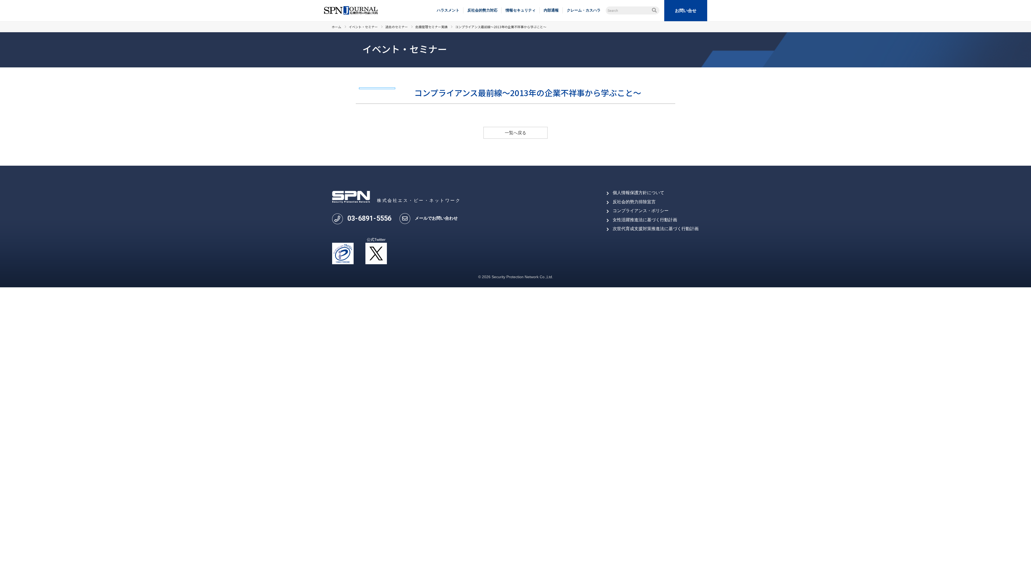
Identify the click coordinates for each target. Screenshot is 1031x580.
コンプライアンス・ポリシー (641, 210)
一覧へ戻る (515, 132)
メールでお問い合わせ (436, 218)
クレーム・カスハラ (584, 10)
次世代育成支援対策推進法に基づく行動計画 (656, 228)
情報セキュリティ (521, 10)
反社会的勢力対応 (482, 10)
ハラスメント (448, 10)
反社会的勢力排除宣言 (634, 202)
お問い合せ (685, 10)
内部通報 (551, 10)
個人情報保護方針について (638, 192)
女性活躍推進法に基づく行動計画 (645, 220)
